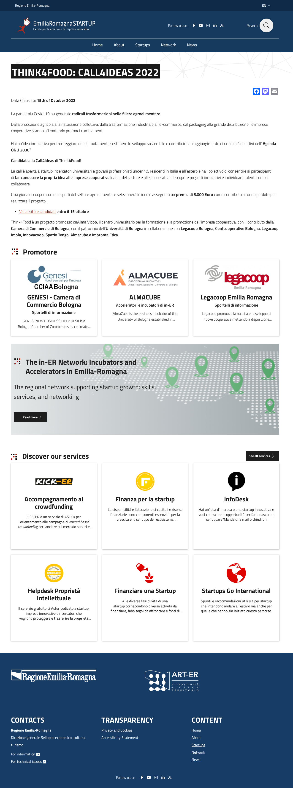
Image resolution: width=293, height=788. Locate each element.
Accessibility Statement (119, 737)
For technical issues (26, 761)
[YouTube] (201, 25)
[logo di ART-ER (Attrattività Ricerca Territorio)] (171, 680)
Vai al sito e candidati (37, 211)
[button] (266, 5)
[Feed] (221, 25)
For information (23, 754)
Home (196, 730)
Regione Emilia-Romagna (32, 5)
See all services (259, 455)
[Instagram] (208, 25)
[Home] (58, 25)
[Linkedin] (215, 25)
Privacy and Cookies (116, 730)
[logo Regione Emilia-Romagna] (53, 675)
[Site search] (266, 25)
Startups (198, 745)
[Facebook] (194, 25)
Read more (30, 417)
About (196, 737)
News (196, 759)
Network (198, 752)
